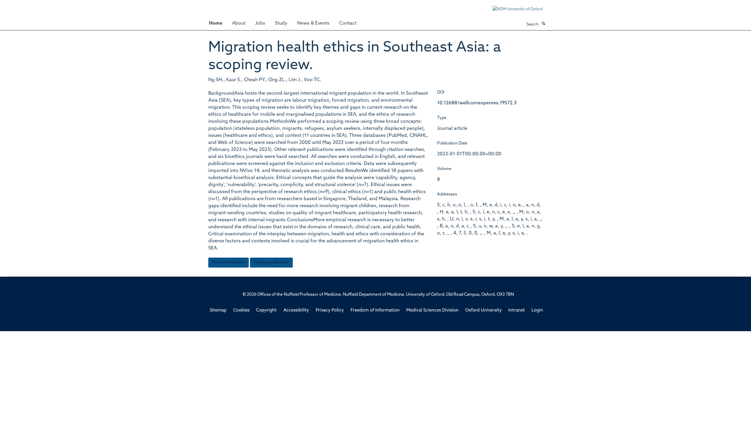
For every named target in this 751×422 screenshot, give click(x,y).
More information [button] (228, 262)
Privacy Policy (330, 310)
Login (537, 310)
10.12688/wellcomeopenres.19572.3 (477, 103)
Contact (347, 23)
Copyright (266, 310)
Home (215, 23)
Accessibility (296, 310)
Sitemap (218, 310)
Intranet (516, 310)
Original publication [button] (271, 262)
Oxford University (483, 310)
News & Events (313, 23)
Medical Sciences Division (432, 310)
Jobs (260, 23)
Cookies (241, 310)
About (239, 23)
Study (281, 23)
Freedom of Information (375, 310)
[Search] (543, 24)
